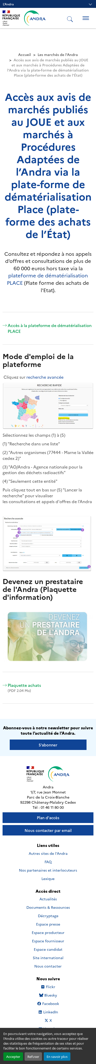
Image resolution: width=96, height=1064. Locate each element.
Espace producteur (48, 932)
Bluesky (50, 995)
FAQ (48, 861)
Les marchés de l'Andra (58, 54)
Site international (48, 957)
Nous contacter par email (48, 830)
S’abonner (48, 744)
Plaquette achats (24, 687)
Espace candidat (48, 949)
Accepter (13, 1056)
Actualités (48, 898)
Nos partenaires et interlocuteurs (48, 870)
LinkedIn (50, 1012)
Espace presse (48, 924)
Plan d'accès (48, 817)
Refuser (33, 1056)
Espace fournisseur (48, 940)
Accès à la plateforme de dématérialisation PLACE (50, 328)
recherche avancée (44, 377)
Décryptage (48, 915)
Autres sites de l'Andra (48, 853)
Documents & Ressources (48, 907)
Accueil (24, 54)
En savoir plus (57, 1056)
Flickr (51, 986)
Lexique (48, 878)
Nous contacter (48, 966)
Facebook (50, 1003)
